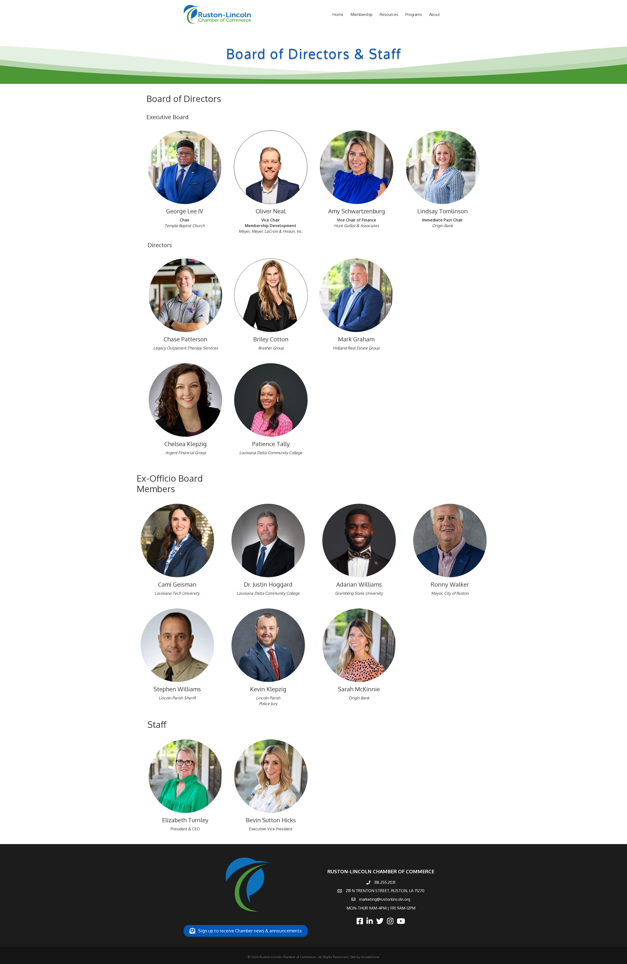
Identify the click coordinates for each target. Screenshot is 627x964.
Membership (361, 14)
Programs (413, 14)
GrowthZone (370, 957)
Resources (389, 14)
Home (337, 14)
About (434, 14)
